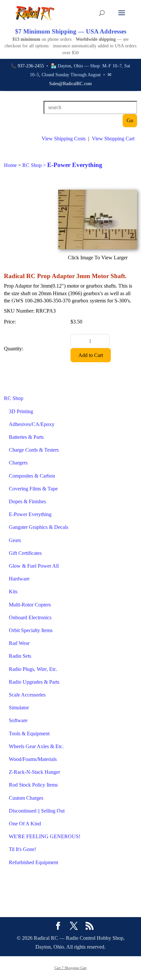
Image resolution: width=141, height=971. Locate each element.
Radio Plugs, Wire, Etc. (33, 669)
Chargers (18, 462)
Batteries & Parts (26, 437)
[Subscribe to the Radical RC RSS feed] (89, 926)
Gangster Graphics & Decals (38, 527)
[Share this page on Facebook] (58, 926)
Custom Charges (26, 798)
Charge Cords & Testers (34, 450)
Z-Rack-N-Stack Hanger (34, 772)
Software (18, 720)
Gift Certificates (25, 553)
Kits (13, 591)
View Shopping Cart (113, 138)
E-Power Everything (30, 514)
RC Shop (13, 398)
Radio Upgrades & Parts (34, 682)
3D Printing (21, 411)
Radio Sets (20, 656)
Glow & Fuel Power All (34, 566)
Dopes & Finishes (27, 501)
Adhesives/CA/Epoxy (31, 424)
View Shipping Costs (64, 138)
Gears (15, 540)
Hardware (19, 578)
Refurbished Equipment (33, 862)
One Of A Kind (25, 823)
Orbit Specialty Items (30, 630)
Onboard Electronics (30, 617)
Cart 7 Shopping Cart (70, 968)
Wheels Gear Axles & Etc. (36, 746)
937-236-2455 (31, 65)
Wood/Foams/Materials (33, 759)
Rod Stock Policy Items (33, 785)
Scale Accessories (27, 695)
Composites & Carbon (32, 476)
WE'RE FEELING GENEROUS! (44, 836)
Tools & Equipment (29, 733)
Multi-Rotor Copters (30, 604)
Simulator (19, 707)
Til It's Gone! (22, 849)
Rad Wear (19, 643)
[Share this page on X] (74, 926)
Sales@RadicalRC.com (70, 83)
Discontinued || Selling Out (37, 811)
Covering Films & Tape (33, 488)
